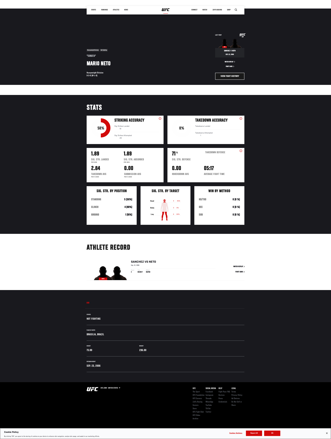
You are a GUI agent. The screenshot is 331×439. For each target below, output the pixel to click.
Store (195, 408)
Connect (194, 10)
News (126, 10)
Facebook (209, 392)
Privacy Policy (236, 395)
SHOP (229, 10)
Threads (209, 398)
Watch (205, 10)
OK (272, 433)
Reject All (254, 433)
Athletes (116, 10)
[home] (165, 10)
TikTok (208, 408)
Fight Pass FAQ (224, 392)
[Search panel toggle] (236, 10)
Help (220, 388)
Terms (233, 392)
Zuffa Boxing (217, 10)
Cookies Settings (235, 433)
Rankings (104, 10)
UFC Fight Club (198, 412)
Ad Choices (235, 398)
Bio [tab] (88, 303)
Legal (233, 388)
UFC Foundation (198, 395)
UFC (194, 388)
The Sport (196, 392)
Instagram (209, 395)
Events (93, 10)
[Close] (327, 433)
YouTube (209, 405)
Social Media (211, 388)
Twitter (208, 412)
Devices (222, 395)
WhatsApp (209, 402)
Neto (152, 261)
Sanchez (137, 261)
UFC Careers (197, 398)
